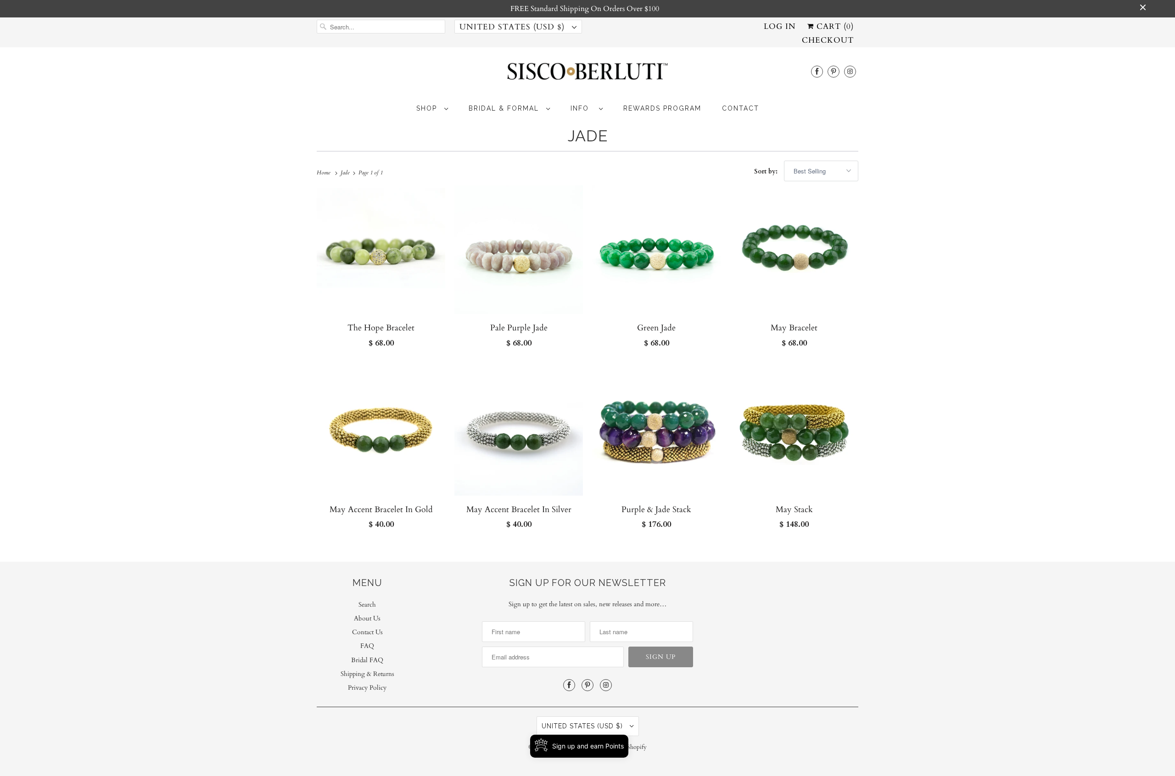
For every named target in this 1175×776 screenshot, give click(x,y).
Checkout (828, 40)
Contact (740, 108)
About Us (367, 618)
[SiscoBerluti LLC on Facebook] (817, 71)
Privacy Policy (367, 687)
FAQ (367, 646)
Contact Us (367, 632)
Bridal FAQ (367, 660)
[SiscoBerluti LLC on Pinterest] (833, 71)
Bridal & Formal (505, 108)
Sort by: (766, 171)
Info (582, 108)
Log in (780, 26)
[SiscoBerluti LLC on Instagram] (850, 71)
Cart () (834, 26)
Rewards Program (662, 108)
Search (367, 604)
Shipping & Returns (367, 674)
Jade (588, 136)
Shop (428, 108)
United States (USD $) (513, 27)
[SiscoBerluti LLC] (587, 74)
